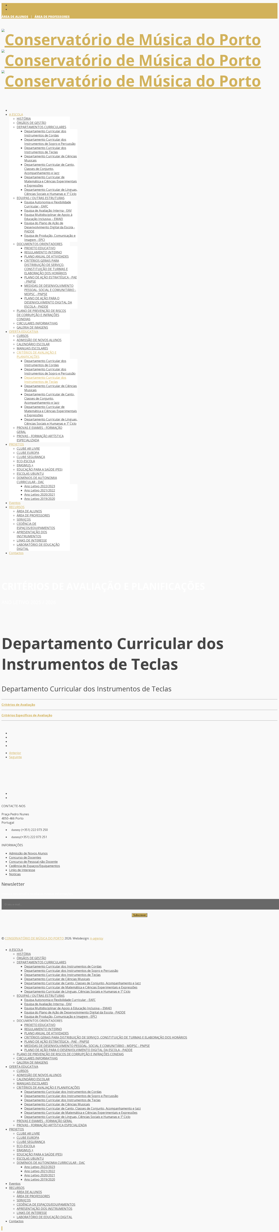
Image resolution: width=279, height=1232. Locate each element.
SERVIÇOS (24, 519)
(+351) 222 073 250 (25, 5)
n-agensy (96, 938)
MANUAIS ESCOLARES (32, 348)
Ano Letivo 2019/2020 (39, 499)
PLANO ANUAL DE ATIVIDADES (46, 256)
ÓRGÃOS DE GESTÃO (31, 123)
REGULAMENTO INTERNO (43, 252)
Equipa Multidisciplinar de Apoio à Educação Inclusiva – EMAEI (48, 217)
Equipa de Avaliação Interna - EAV (48, 210)
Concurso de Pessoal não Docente (33, 862)
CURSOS (22, 336)
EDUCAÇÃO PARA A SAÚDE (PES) (39, 469)
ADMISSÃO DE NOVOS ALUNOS (39, 340)
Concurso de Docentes (25, 857)
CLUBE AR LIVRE (28, 448)
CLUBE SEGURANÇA (31, 457)
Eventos (14, 503)
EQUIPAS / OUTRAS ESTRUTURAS (41, 198)
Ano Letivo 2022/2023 (39, 486)
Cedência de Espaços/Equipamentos (34, 866)
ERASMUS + (25, 465)
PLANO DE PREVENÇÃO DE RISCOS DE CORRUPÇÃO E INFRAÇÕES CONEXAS (41, 315)
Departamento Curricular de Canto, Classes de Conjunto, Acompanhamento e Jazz (49, 168)
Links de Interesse (22, 870)
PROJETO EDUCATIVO (39, 248)
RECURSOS (16, 507)
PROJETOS (16, 444)
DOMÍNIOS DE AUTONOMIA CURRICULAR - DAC (37, 480)
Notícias (15, 874)
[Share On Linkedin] (10, 746)
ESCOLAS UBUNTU (30, 474)
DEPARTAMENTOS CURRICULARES (41, 127)
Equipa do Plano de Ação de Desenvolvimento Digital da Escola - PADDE (49, 227)
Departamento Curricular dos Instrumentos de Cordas (45, 133)
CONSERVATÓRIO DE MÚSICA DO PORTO (34, 938)
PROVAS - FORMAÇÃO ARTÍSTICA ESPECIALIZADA (52, 1125)
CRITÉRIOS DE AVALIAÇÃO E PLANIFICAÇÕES (36, 354)
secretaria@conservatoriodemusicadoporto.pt (45, 9)
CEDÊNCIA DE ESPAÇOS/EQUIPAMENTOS (36, 526)
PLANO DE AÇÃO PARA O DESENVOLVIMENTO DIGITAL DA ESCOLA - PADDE (48, 302)
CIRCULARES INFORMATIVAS (37, 323)
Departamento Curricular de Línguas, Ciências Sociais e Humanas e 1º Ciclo (50, 192)
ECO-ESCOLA (26, 461)
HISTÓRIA (24, 119)
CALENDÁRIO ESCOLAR (33, 344)
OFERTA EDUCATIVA (23, 332)
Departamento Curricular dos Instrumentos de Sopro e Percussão (50, 141)
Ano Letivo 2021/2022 (39, 490)
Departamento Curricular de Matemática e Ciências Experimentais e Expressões (50, 181)
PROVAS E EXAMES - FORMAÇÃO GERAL (44, 1121)
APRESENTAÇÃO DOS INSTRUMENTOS (32, 534)
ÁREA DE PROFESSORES (52, 16)
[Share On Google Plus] (10, 741)
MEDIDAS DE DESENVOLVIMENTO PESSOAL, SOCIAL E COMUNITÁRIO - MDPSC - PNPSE (50, 290)
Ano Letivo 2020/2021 (39, 494)
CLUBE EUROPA (28, 453)
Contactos (16, 553)
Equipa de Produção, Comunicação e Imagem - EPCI (60, 1016)
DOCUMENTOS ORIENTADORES (39, 244)
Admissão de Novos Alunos (28, 853)
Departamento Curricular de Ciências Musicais (57, 979)
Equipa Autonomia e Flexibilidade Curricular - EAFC (47, 204)
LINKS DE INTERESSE (32, 540)
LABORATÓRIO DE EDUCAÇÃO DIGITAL (44, 1217)
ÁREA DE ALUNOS (15, 16)
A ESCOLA (16, 114)
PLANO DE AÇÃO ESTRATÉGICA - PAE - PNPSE (56, 1042)
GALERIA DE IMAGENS (32, 327)
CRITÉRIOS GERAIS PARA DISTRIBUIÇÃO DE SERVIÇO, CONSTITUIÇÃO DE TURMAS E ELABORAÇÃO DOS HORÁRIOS (46, 267)
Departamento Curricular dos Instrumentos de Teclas (45, 150)
